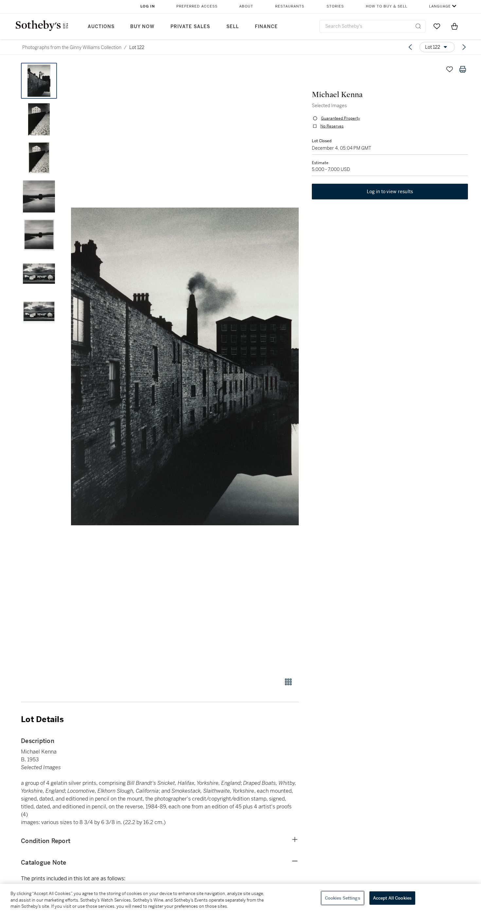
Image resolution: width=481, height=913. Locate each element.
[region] (240, 898)
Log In (147, 6)
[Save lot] (449, 69)
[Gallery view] (288, 681)
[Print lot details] (462, 69)
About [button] (246, 6)
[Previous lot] (410, 47)
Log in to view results (390, 191)
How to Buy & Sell (386, 6)
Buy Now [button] (142, 26)
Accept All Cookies (392, 898)
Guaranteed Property (340, 118)
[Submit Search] (418, 26)
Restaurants (289, 6)
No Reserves (332, 126)
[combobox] (372, 26)
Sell (232, 26)
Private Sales (190, 26)
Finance (266, 26)
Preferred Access (197, 6)
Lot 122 (136, 47)
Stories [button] (335, 6)
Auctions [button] (101, 26)
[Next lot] (464, 47)
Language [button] (440, 6)
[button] (185, 366)
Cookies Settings (342, 898)
